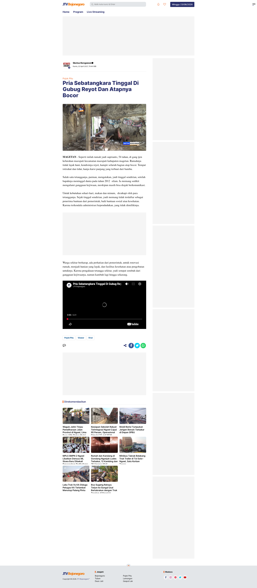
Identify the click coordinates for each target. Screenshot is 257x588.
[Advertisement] (128, 36)
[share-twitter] (137, 345)
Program (78, 11)
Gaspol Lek (128, 581)
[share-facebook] (131, 345)
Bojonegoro (100, 576)
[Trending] (165, 4)
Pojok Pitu (68, 78)
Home (66, 11)
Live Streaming (95, 11)
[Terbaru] (158, 4)
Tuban (97, 578)
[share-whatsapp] (143, 345)
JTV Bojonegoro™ (83, 579)
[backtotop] (128, 566)
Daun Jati (99, 581)
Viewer (81, 338)
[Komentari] (64, 345)
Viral (90, 338)
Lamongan (127, 578)
